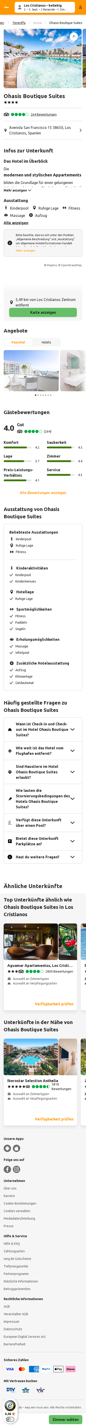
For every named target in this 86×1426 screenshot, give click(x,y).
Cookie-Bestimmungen (20, 1203)
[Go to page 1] (35, 395)
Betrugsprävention (17, 1289)
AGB (7, 1306)
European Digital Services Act (25, 1336)
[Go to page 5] (45, 395)
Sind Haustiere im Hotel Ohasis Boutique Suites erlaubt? (37, 772)
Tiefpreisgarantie (16, 1266)
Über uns (10, 1188)
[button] (43, 58)
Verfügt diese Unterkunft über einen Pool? (38, 822)
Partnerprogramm (16, 1274)
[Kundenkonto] (80, 7)
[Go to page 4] (43, 395)
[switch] (10, 1419)
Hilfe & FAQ (12, 1243)
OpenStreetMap (71, 265)
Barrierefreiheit (14, 1344)
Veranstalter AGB (16, 1314)
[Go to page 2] (38, 395)
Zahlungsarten (14, 1251)
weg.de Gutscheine (17, 1259)
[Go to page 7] (50, 395)
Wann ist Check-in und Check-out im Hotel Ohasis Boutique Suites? (42, 729)
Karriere (9, 1196)
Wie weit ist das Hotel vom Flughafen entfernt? (40, 751)
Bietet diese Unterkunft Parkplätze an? (37, 841)
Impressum (11, 1321)
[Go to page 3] (40, 395)
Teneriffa (18, 23)
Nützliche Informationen (21, 1281)
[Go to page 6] (48, 395)
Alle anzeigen (16, 223)
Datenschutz (13, 1329)
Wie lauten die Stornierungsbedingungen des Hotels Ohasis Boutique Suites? (43, 798)
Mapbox (52, 265)
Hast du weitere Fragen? (37, 857)
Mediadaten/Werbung (19, 1218)
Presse (9, 1226)
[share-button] (74, 37)
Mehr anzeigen (25, 250)
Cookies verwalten (17, 1211)
